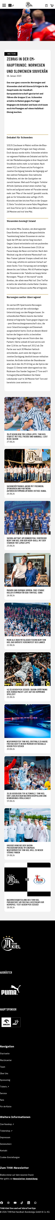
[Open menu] (4, 5)
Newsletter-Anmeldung (25, 1178)
